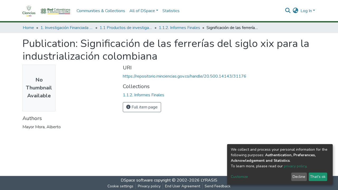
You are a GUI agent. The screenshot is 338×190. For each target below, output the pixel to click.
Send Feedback (218, 186)
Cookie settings (120, 186)
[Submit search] (288, 11)
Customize (239, 176)
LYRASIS (209, 180)
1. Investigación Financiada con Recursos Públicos (66, 28)
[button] (295, 11)
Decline (299, 176)
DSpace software (137, 180)
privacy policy (295, 166)
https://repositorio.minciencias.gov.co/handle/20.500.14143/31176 (184, 76)
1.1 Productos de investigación (126, 28)
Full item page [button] (144, 107)
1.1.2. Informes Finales (179, 28)
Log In (306, 11)
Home (28, 28)
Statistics (171, 11)
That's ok (318, 176)
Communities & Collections (101, 11)
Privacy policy (149, 186)
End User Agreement (182, 186)
